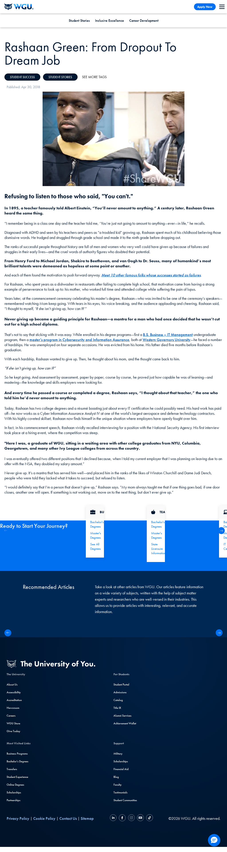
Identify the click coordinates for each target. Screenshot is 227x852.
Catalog (118, 700)
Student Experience (17, 777)
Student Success (22, 77)
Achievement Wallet (125, 723)
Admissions (120, 692)
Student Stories (79, 20)
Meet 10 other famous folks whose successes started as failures (151, 275)
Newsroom (13, 708)
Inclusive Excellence (109, 20)
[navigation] (222, 7)
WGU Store (13, 723)
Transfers (12, 769)
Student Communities (125, 800)
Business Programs (17, 753)
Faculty (117, 784)
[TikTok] (149, 818)
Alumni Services (122, 715)
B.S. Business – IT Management (168, 334)
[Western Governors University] (18, 6)
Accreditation (14, 700)
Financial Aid (121, 769)
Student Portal (121, 684)
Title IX (117, 708)
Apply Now (204, 7)
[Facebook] (122, 818)
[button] (221, 530)
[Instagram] (131, 818)
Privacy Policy (18, 818)
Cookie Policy (44, 818)
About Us (12, 684)
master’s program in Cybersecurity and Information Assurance (79, 339)
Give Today (13, 731)
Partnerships (13, 800)
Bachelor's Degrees (17, 761)
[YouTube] (140, 818)
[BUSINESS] (95, 512)
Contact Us (68, 818)
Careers (11, 715)
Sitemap (87, 818)
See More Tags (94, 77)
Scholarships (14, 792)
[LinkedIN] (114, 818)
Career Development (144, 20)
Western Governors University (166, 339)
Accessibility (14, 692)
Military (118, 753)
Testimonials (120, 792)
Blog (116, 777)
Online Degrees (15, 784)
